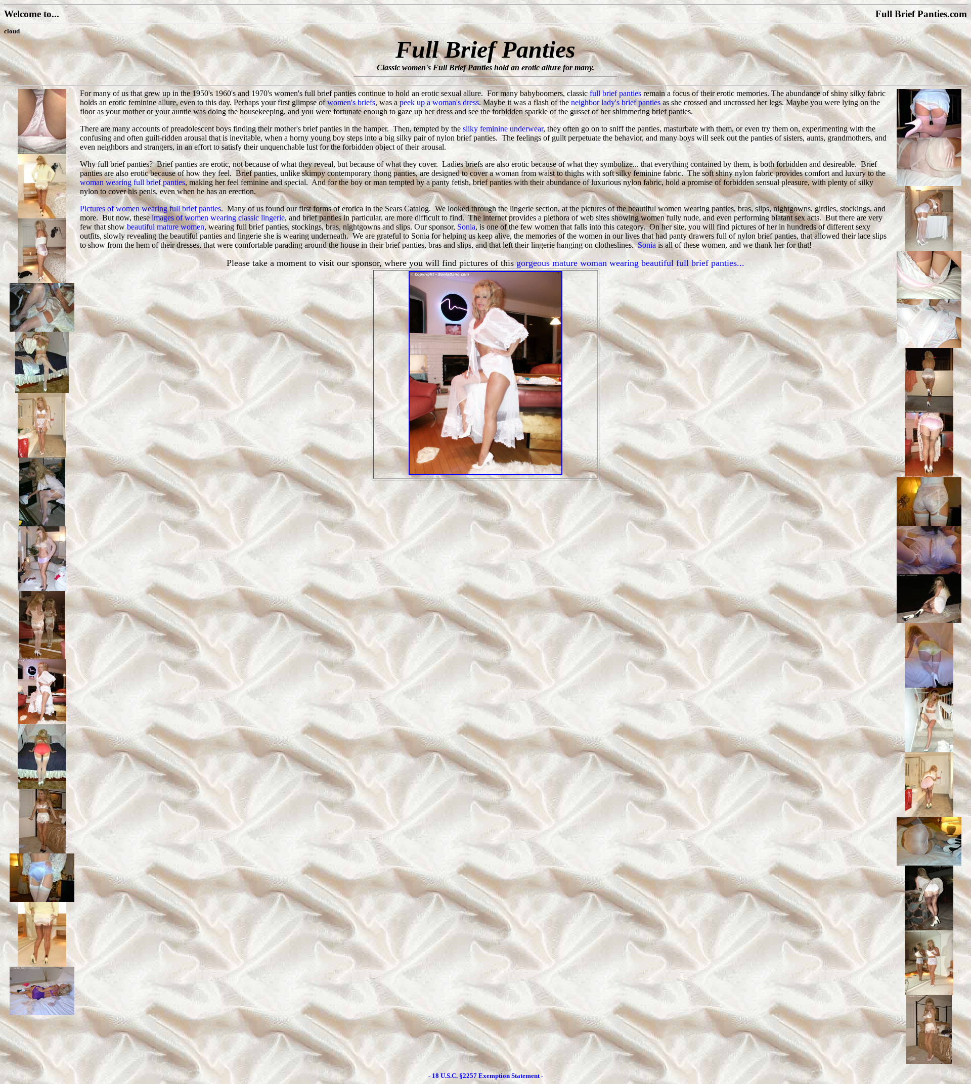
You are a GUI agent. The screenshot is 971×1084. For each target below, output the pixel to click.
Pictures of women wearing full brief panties (150, 208)
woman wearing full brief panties (132, 182)
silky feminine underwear (503, 128)
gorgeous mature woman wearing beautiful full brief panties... (630, 263)
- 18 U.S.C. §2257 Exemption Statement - (485, 1075)
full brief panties (615, 93)
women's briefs (351, 102)
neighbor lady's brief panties (615, 102)
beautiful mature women (165, 226)
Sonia (466, 226)
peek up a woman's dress (439, 102)
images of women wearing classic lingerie (218, 217)
